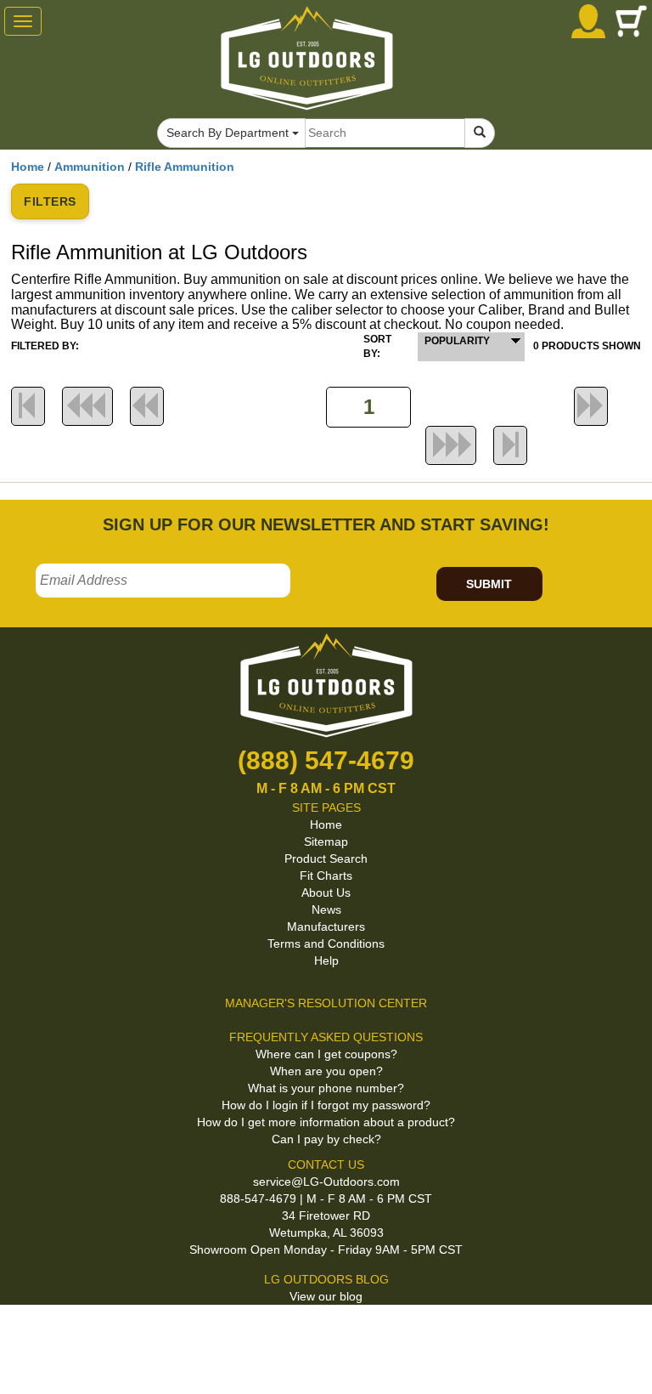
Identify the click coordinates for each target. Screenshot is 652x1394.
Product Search (326, 858)
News (326, 909)
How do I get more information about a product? (326, 1122)
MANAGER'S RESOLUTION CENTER (326, 1003)
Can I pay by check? (326, 1139)
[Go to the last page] (510, 445)
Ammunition (89, 166)
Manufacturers (326, 926)
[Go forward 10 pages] (591, 406)
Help (326, 960)
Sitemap (326, 841)
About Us (326, 892)
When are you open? (326, 1071)
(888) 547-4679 (326, 760)
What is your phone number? (326, 1088)
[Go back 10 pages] (147, 406)
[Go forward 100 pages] (450, 445)
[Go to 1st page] (28, 406)
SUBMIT (489, 584)
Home (27, 166)
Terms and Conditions (326, 943)
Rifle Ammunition (184, 166)
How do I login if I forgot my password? (326, 1105)
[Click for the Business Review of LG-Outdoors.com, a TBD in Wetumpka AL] (20, 1333)
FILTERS (50, 201)
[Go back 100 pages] (87, 406)
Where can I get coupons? (326, 1054)
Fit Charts (326, 875)
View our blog (326, 1296)
